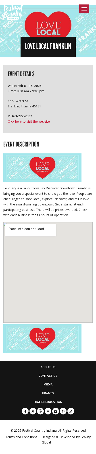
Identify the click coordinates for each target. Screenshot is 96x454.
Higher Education (48, 402)
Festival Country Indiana (39, 430)
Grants (48, 393)
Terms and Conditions (21, 437)
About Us (48, 367)
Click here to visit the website (29, 121)
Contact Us (48, 376)
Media (48, 384)
